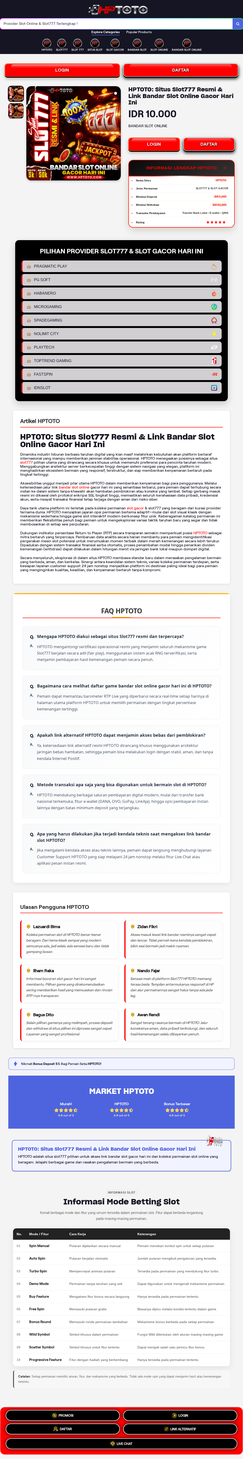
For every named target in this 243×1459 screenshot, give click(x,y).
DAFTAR (180, 70)
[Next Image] (117, 134)
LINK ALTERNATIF (183, 1431)
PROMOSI (66, 1415)
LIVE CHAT (124, 1445)
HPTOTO (200, 533)
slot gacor (135, 508)
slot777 (26, 462)
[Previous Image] (30, 134)
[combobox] (116, 23)
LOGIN (62, 70)
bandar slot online (74, 487)
